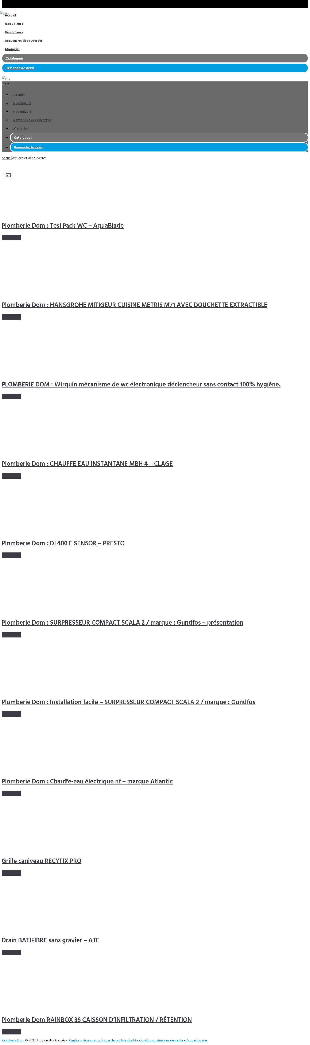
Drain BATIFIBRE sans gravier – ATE (50, 941)
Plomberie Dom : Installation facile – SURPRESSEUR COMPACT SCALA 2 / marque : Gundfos (128, 702)
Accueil (10, 15)
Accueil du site (196, 1040)
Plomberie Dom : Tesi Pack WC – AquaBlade (63, 226)
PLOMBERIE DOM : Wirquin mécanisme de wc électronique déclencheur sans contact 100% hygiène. (141, 385)
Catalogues (14, 58)
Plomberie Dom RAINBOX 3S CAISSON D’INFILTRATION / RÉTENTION (97, 1020)
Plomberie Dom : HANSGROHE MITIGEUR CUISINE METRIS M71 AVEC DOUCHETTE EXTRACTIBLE (134, 305)
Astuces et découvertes (24, 41)
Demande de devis (19, 68)
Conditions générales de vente (161, 1040)
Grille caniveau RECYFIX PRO (41, 861)
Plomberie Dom (13, 1040)
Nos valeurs (14, 24)
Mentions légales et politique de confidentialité (102, 1040)
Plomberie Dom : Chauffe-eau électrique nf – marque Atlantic (87, 782)
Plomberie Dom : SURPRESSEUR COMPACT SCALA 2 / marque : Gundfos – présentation (122, 623)
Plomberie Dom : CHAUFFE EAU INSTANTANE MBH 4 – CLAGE (87, 464)
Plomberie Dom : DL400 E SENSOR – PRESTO (63, 544)
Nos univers (14, 32)
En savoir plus (11, 237)
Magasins (12, 49)
